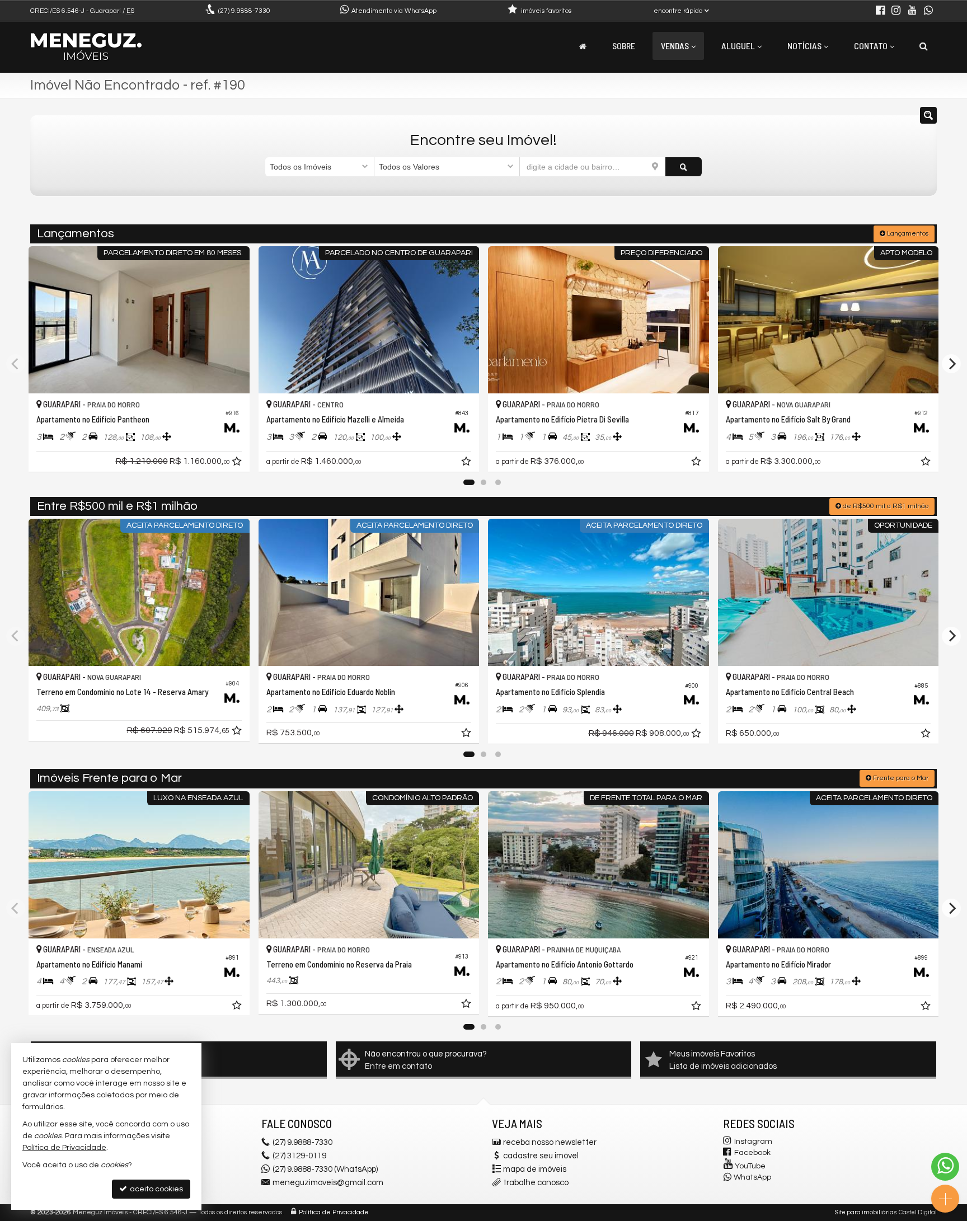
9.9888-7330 (244, 11)
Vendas (675, 45)
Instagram (753, 1141)
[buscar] (683, 166)
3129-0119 (299, 1156)
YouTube (750, 1166)
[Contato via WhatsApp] (945, 1167)
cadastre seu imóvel (541, 1156)
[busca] (923, 46)
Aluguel (738, 45)
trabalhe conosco (536, 1182)
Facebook (752, 1153)
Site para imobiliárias (865, 1212)
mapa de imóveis (534, 1169)
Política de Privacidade (334, 1212)
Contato (871, 45)
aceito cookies (155, 1189)
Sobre (623, 45)
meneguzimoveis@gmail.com (328, 1182)
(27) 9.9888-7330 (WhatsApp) (325, 1169)
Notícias (804, 45)
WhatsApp (752, 1177)
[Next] (951, 363)
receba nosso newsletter (550, 1142)
